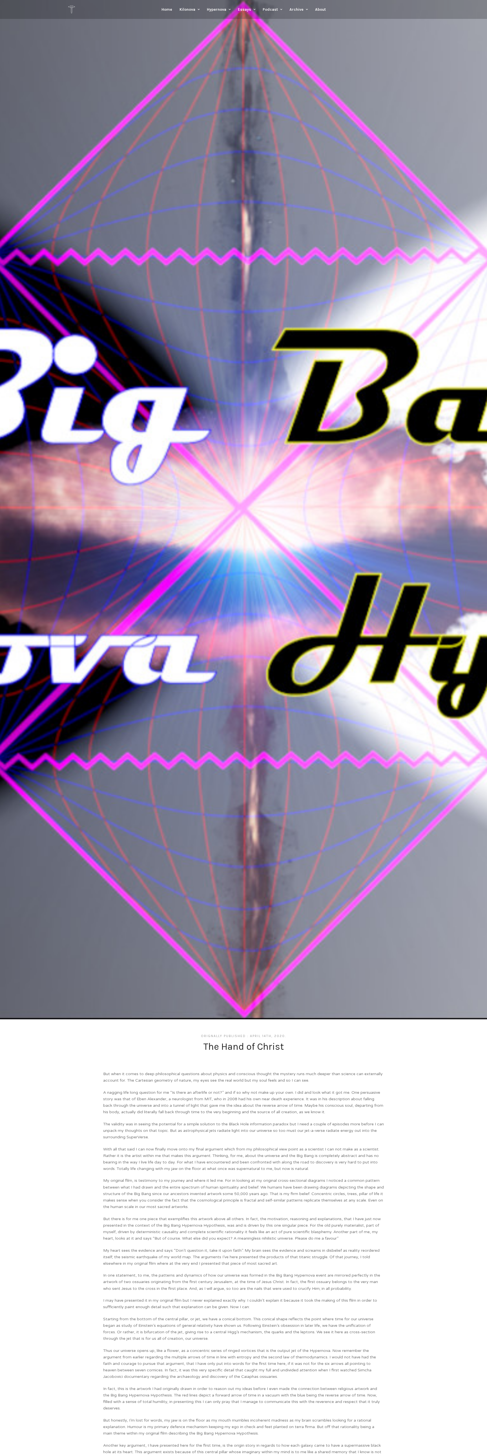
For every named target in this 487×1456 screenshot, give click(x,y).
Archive (296, 9)
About (320, 9)
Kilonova (187, 9)
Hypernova (216, 9)
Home (166, 9)
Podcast (270, 9)
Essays (244, 9)
